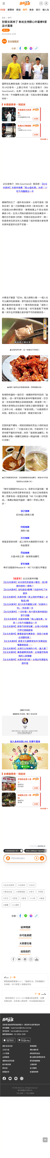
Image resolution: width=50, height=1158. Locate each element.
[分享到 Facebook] (20, 48)
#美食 (41, 898)
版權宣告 (5, 1071)
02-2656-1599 (19, 1034)
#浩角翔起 (20, 891)
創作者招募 (6, 1064)
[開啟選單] (4, 3)
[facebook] (4, 1078)
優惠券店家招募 (8, 1060)
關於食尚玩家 (7, 1046)
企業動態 (5, 1057)
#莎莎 (5, 898)
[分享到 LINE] (25, 48)
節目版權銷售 (35, 1060)
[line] (16, 1078)
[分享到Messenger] (31, 48)
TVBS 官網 (19, 1093)
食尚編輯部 (13, 41)
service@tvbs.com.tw (19, 1031)
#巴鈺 (14, 898)
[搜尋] (41, 3)
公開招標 (33, 1064)
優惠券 (11, 9)
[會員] (46, 3)
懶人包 (45, 9)
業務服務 (33, 1046)
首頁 (3, 17)
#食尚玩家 (7, 891)
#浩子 (31, 891)
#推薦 (5, 904)
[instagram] (22, 1078)
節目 (18, 9)
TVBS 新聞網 (30, 1093)
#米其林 (21, 885)
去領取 (36, 119)
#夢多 (23, 898)
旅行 (38, 9)
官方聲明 (33, 1068)
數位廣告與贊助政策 (37, 1057)
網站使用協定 (35, 1053)
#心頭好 (15, 904)
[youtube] (10, 1078)
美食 (31, 9)
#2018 (32, 885)
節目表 (5, 1068)
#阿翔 (40, 891)
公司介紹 (5, 1049)
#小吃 (32, 898)
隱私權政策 (34, 1049)
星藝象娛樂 (34, 1071)
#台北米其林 (8, 885)
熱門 (25, 9)
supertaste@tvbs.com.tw (21, 1028)
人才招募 (5, 1053)
